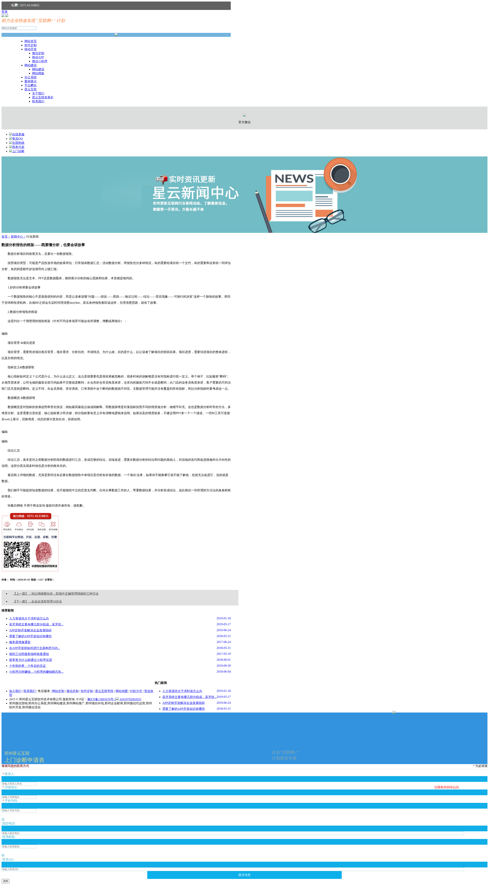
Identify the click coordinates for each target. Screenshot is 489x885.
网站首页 (30, 41)
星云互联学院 (104, 691)
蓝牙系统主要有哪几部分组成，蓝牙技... (36, 624)
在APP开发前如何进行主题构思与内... (34, 648)
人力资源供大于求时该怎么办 (29, 618)
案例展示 (30, 81)
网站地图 (122, 691)
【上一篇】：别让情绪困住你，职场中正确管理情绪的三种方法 (56, 593)
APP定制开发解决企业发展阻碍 (30, 630)
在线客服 (18, 134)
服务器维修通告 (20, 642)
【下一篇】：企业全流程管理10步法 (37, 601)
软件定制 (30, 45)
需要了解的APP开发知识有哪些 (30, 636)
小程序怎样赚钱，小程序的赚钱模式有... (36, 671)
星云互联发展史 (42, 97)
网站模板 (38, 73)
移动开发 (30, 49)
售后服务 (44, 691)
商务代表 (18, 147)
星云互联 (30, 89)
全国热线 (18, 142)
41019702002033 (130, 699)
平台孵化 (30, 85)
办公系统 (30, 77)
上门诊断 (18, 151)
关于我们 (38, 93)
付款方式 (136, 691)
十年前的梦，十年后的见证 (27, 665)
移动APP (38, 57)
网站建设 (30, 65)
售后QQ (17, 138)
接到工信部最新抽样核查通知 (29, 654)
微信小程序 (39, 61)
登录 (5, 11)
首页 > (6, 236)
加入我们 (15, 691)
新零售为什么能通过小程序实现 (30, 660)
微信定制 (38, 53)
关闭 (5, 881)
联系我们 (38, 101)
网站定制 (58, 691)
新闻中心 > (18, 236)
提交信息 (244, 874)
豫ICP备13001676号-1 (101, 699)
